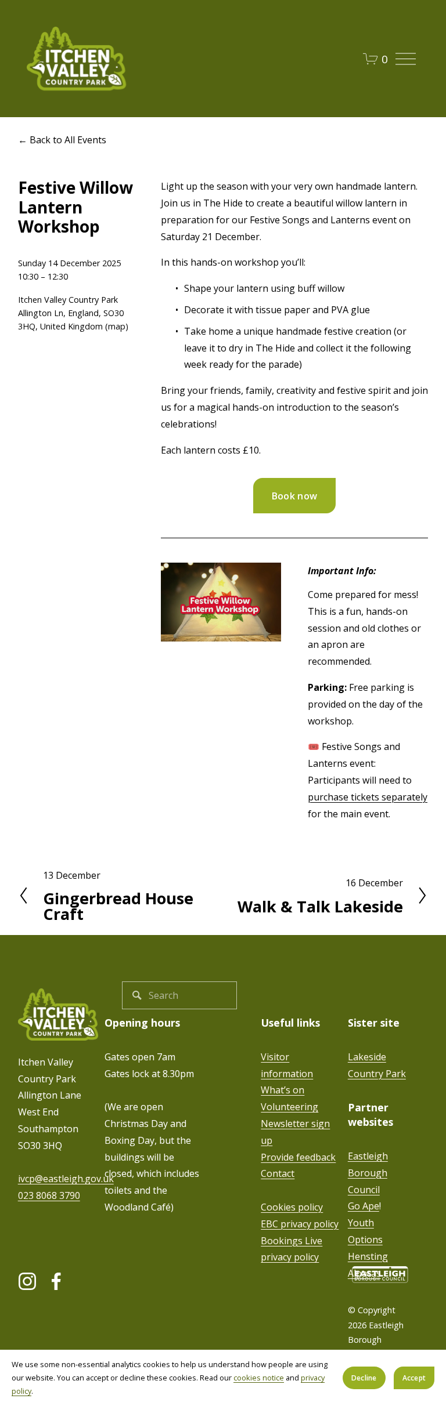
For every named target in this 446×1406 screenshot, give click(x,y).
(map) (116, 326)
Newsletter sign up (295, 1132)
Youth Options (365, 1231)
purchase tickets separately (367, 797)
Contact (277, 1173)
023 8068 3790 (49, 1195)
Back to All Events (68, 139)
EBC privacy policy (300, 1223)
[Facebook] (56, 1281)
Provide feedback (298, 1157)
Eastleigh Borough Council (368, 1173)
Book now (295, 496)
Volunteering (289, 1106)
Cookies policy (292, 1207)
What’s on (282, 1090)
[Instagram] (27, 1281)
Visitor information (287, 1065)
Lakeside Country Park (377, 1065)
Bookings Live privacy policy (291, 1249)
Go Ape (363, 1206)
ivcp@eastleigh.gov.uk (66, 1178)
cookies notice (258, 1377)
